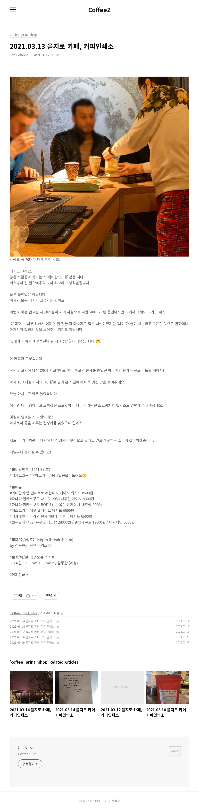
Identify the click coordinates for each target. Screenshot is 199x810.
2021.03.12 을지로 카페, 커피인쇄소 (32, 632)
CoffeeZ (99, 10)
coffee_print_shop (24, 613)
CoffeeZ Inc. (27, 753)
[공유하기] (28, 595)
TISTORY (100, 801)
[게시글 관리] (34, 595)
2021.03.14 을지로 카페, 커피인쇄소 (32, 621)
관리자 (116, 801)
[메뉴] (13, 10)
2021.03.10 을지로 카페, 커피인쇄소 (32, 637)
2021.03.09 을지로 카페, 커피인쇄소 (32, 642)
